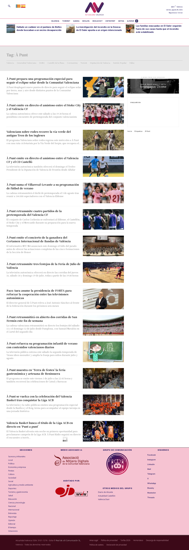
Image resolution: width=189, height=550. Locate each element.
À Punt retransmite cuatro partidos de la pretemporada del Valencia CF (34, 213)
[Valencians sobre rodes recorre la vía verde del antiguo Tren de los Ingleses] (103, 140)
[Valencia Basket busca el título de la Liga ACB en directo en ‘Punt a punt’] (103, 431)
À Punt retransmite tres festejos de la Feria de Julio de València (43, 265)
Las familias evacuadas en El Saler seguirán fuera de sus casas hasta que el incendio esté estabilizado (158, 29)
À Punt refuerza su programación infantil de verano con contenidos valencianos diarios (41, 345)
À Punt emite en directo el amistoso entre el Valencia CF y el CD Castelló (42, 160)
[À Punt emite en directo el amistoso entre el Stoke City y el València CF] (103, 113)
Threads (150, 497)
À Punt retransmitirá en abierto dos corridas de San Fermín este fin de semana (41, 319)
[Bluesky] (144, 488)
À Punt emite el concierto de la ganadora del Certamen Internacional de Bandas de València (38, 239)
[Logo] (94, 9)
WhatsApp (151, 483)
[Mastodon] (144, 493)
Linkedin (151, 464)
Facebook (151, 455)
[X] (131, 121)
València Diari (103, 499)
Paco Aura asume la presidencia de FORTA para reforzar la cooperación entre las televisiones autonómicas (39, 294)
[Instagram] (131, 112)
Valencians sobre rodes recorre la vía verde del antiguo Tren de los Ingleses (38, 133)
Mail (149, 469)
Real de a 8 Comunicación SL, (68, 540)
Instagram (151, 460)
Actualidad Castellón (106, 496)
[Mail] (144, 469)
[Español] (23, 5)
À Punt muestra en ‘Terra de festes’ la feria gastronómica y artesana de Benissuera (35, 371)
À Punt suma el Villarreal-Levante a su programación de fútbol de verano (42, 186)
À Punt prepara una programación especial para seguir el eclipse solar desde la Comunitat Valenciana (42, 80)
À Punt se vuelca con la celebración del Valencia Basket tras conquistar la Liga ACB (39, 398)
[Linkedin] (131, 116)
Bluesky (150, 488)
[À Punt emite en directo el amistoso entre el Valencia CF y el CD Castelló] (103, 166)
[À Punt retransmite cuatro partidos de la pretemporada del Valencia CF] (103, 219)
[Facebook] (131, 107)
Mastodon (151, 493)
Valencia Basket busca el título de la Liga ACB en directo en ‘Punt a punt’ (39, 424)
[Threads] (144, 497)
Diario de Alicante (105, 492)
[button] (9, 6)
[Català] (18, 5)
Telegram (151, 474)
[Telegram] (144, 474)
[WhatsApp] (144, 483)
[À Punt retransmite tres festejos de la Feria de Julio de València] (103, 272)
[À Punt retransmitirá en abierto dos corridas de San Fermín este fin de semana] (103, 325)
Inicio (129, 131)
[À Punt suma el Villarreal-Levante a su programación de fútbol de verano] (103, 193)
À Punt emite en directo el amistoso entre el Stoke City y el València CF (43, 107)
